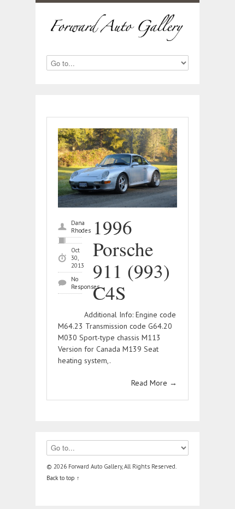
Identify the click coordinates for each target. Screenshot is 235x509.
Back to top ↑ (63, 478)
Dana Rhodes (81, 226)
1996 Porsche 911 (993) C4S (131, 259)
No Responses (85, 283)
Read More (154, 383)
